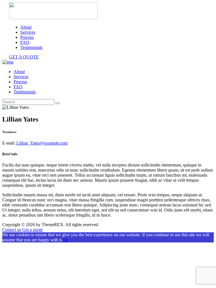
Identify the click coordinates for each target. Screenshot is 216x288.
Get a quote (32, 229)
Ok (65, 239)
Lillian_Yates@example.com (42, 143)
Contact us (11, 229)
